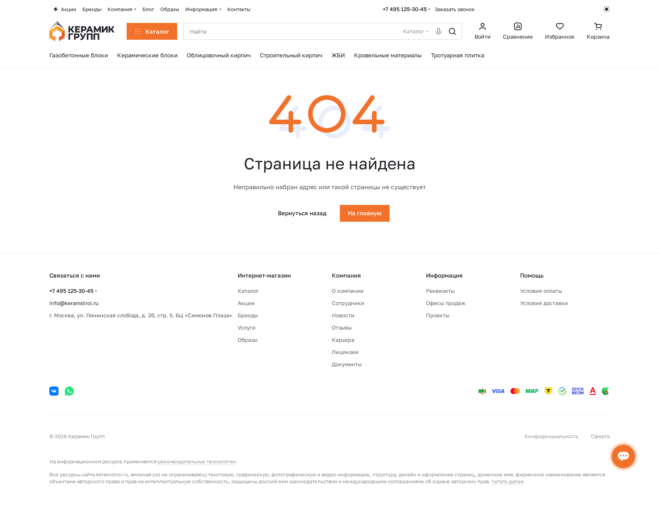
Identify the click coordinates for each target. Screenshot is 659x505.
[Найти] (452, 31)
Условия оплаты (541, 290)
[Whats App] (69, 391)
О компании (348, 290)
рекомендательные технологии (196, 461)
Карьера (343, 339)
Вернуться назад (302, 212)
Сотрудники (348, 303)
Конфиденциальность (552, 436)
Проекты (437, 315)
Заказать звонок (455, 9)
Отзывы (342, 327)
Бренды (248, 315)
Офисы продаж (445, 303)
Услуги (247, 327)
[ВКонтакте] (54, 391)
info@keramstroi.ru (73, 303)
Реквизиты (440, 290)
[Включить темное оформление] (607, 9)
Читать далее (507, 481)
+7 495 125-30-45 (405, 9)
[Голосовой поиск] (438, 31)
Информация (444, 275)
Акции (246, 303)
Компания (346, 275)
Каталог (248, 290)
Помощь (531, 275)
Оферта (600, 436)
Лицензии (345, 352)
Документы (347, 364)
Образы (248, 339)
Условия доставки (544, 303)
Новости (343, 315)
